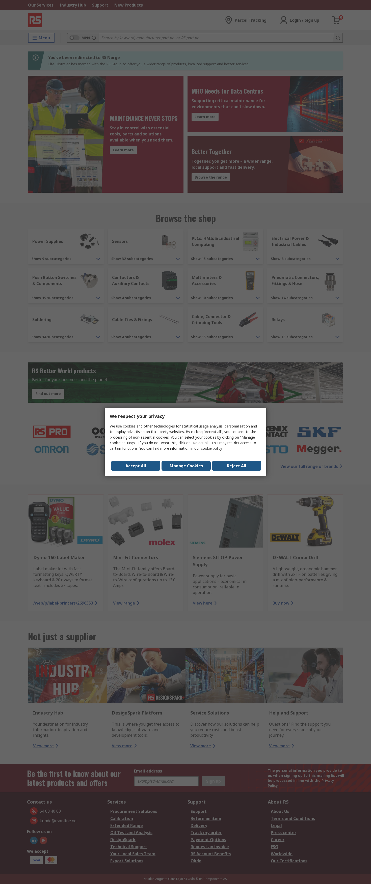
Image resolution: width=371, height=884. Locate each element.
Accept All (135, 466)
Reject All (236, 466)
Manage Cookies (186, 466)
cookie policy (211, 448)
